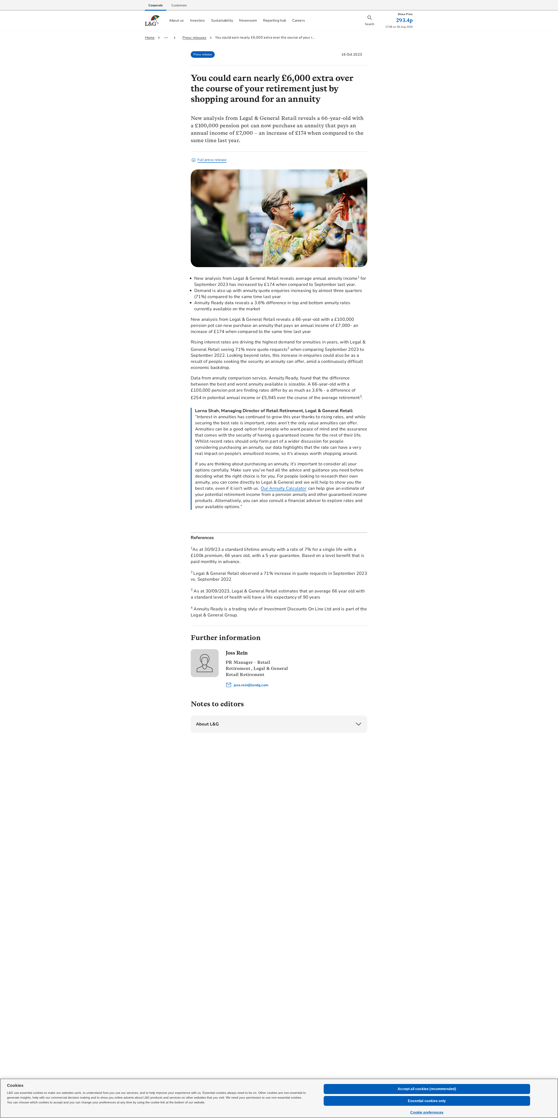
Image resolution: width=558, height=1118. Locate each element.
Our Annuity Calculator (283, 488)
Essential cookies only (427, 1101)
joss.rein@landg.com (250, 685)
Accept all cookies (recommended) (427, 1089)
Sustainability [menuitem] (222, 20)
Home (150, 37)
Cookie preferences (426, 1112)
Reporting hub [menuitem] (274, 20)
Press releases (194, 37)
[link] (156, 5)
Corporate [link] (155, 5)
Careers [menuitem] (298, 20)
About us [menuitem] (176, 20)
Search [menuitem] (369, 24)
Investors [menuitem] (197, 20)
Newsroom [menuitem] (248, 20)
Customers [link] (179, 5)
